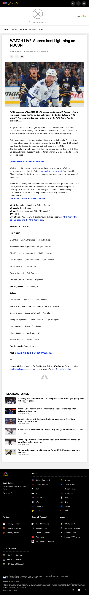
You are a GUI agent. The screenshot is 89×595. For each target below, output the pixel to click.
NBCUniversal (15, 581)
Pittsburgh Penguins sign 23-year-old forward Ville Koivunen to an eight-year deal (49, 451)
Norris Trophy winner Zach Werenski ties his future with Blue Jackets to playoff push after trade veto (49, 441)
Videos (40, 29)
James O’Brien (16, 51)
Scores (14, 29)
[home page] (11, 3)
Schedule (32, 29)
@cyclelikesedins (63, 369)
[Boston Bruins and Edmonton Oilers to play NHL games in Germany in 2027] (10, 431)
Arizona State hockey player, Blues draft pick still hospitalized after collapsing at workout (47, 410)
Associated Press (23, 403)
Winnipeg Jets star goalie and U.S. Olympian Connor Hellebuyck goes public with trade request (51, 399)
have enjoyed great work (51, 171)
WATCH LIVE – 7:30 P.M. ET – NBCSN (27, 161)
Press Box (48, 576)
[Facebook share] (12, 57)
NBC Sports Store (38, 576)
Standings (23, 29)
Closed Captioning (21, 576)
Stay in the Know (9, 483)
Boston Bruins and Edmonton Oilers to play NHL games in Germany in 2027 (50, 429)
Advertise (6, 576)
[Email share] (22, 57)
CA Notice (23, 577)
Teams (5, 29)
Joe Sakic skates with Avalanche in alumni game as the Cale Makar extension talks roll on (46, 420)
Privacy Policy (65, 576)
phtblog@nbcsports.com (23, 369)
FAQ (30, 576)
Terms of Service (32, 577)
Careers (12, 576)
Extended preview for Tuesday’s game (28, 198)
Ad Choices (55, 576)
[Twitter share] (17, 57)
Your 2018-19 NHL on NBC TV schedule (34, 353)
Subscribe (7, 494)
